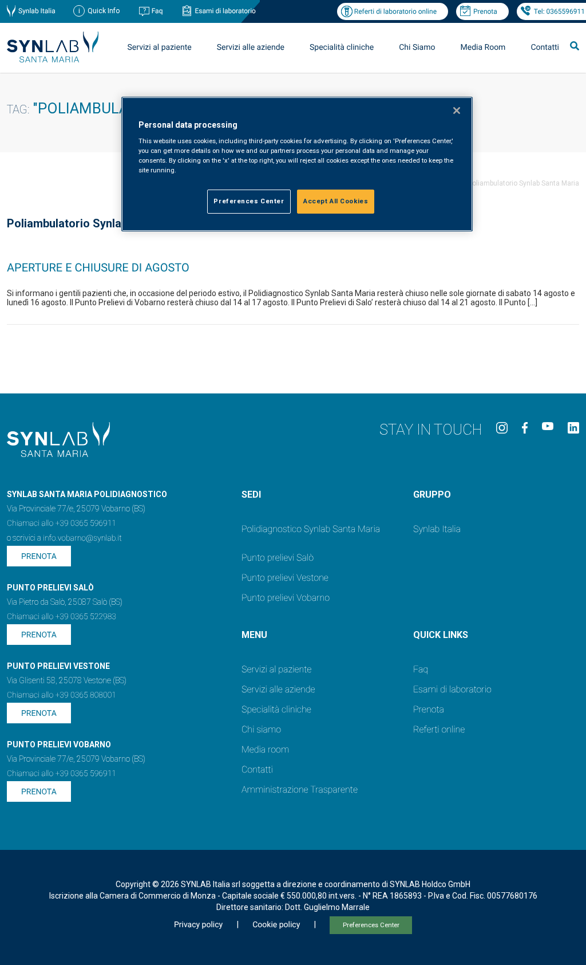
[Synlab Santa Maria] (52, 59)
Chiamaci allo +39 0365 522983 (61, 616)
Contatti (544, 47)
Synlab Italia (37, 11)
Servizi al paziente (276, 669)
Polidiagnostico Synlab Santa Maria (310, 528)
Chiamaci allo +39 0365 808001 (61, 695)
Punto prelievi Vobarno (285, 597)
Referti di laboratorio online (395, 11)
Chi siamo (261, 729)
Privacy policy (198, 924)
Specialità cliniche (342, 47)
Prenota (485, 11)
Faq (157, 11)
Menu (254, 634)
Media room (265, 749)
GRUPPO (432, 494)
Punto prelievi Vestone (284, 577)
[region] (297, 164)
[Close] (456, 110)
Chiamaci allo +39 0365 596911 (61, 523)
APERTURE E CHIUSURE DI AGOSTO (98, 267)
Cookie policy (276, 924)
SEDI (251, 494)
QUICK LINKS (440, 634)
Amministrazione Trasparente (299, 789)
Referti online (439, 729)
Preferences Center (371, 925)
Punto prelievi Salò (277, 557)
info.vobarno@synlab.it (82, 538)
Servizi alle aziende (278, 689)
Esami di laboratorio (225, 11)
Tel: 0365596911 (559, 11)
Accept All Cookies (335, 201)
